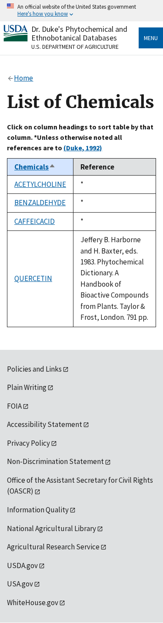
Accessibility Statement (44, 424)
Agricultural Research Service (53, 547)
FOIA (14, 406)
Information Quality (38, 510)
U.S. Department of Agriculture (75, 47)
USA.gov (20, 584)
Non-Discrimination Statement (55, 461)
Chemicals (35, 167)
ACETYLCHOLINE (40, 184)
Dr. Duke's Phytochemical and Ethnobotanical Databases (79, 33)
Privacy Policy (28, 443)
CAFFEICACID (34, 221)
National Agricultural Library (51, 528)
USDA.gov (22, 565)
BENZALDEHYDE (40, 202)
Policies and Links (34, 369)
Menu (151, 38)
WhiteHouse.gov (32, 602)
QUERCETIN (33, 278)
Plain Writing (27, 387)
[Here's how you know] (81, 10)
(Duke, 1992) (82, 147)
